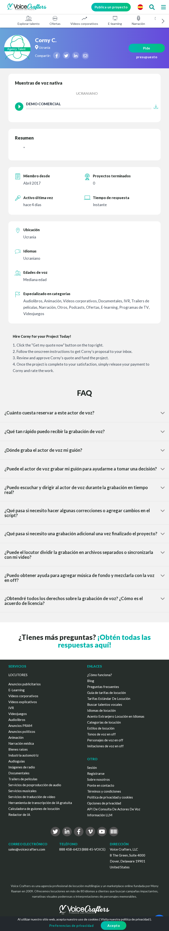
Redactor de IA (19, 815)
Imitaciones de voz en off (105, 746)
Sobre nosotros (98, 779)
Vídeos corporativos (84, 23)
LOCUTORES (18, 675)
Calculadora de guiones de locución (34, 809)
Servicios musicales (22, 791)
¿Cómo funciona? (99, 675)
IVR (11, 708)
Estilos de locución (100, 728)
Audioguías (16, 761)
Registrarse (96, 773)
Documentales (18, 773)
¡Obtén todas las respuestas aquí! (104, 641)
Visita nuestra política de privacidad (125, 919)
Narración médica (21, 743)
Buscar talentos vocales (104, 704)
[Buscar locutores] (151, 7)
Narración (138, 23)
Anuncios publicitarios (24, 684)
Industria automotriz (23, 755)
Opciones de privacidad (104, 803)
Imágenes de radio (21, 767)
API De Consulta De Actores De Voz (113, 809)
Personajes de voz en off (105, 740)
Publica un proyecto (111, 7)
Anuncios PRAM (20, 726)
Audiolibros (16, 720)
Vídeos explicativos (22, 702)
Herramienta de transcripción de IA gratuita (40, 803)
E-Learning (16, 690)
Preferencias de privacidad (71, 925)
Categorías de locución (104, 722)
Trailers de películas (22, 779)
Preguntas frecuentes (103, 687)
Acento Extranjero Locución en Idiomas (115, 716)
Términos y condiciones (104, 791)
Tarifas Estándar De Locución (108, 699)
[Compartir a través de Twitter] (66, 55)
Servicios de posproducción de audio (34, 785)
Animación (16, 737)
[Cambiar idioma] (140, 7)
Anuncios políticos (21, 731)
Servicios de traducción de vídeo (31, 797)
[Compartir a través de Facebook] (56, 55)
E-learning (115, 23)
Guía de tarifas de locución (106, 693)
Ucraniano (87, 93)
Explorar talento (29, 23)
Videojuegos (17, 714)
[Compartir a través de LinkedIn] (75, 55)
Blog (90, 681)
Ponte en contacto (100, 785)
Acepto (113, 925)
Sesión (92, 767)
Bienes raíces (18, 749)
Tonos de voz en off (101, 734)
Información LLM (99, 815)
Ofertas (55, 23)
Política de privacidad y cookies (110, 797)
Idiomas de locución (101, 710)
